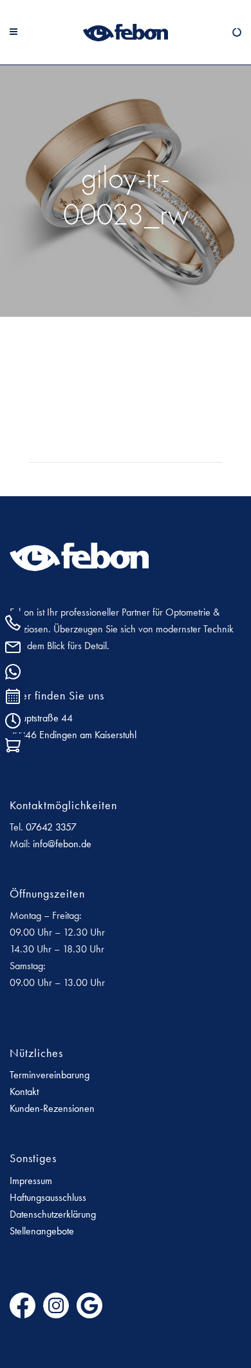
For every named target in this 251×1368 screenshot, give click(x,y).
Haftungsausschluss (48, 1197)
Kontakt (24, 1091)
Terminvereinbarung (49, 1075)
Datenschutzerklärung (53, 1214)
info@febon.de (62, 844)
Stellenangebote (42, 1231)
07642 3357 (51, 827)
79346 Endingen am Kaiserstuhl (73, 735)
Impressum (31, 1180)
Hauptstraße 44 (41, 718)
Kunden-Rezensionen (52, 1108)
